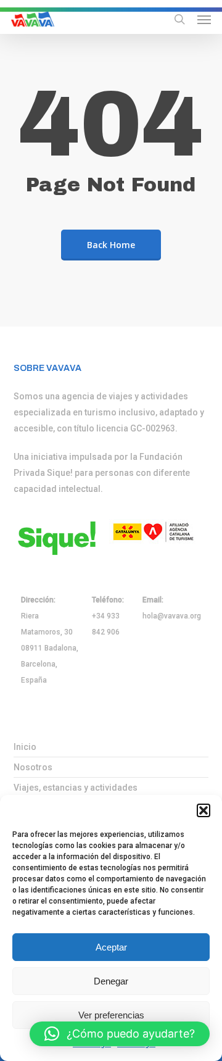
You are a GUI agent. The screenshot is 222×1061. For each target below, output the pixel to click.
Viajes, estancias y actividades (76, 788)
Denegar (111, 981)
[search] (179, 19)
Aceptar (111, 947)
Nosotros (33, 767)
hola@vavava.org (171, 616)
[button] (203, 810)
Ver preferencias (111, 1015)
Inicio (25, 747)
